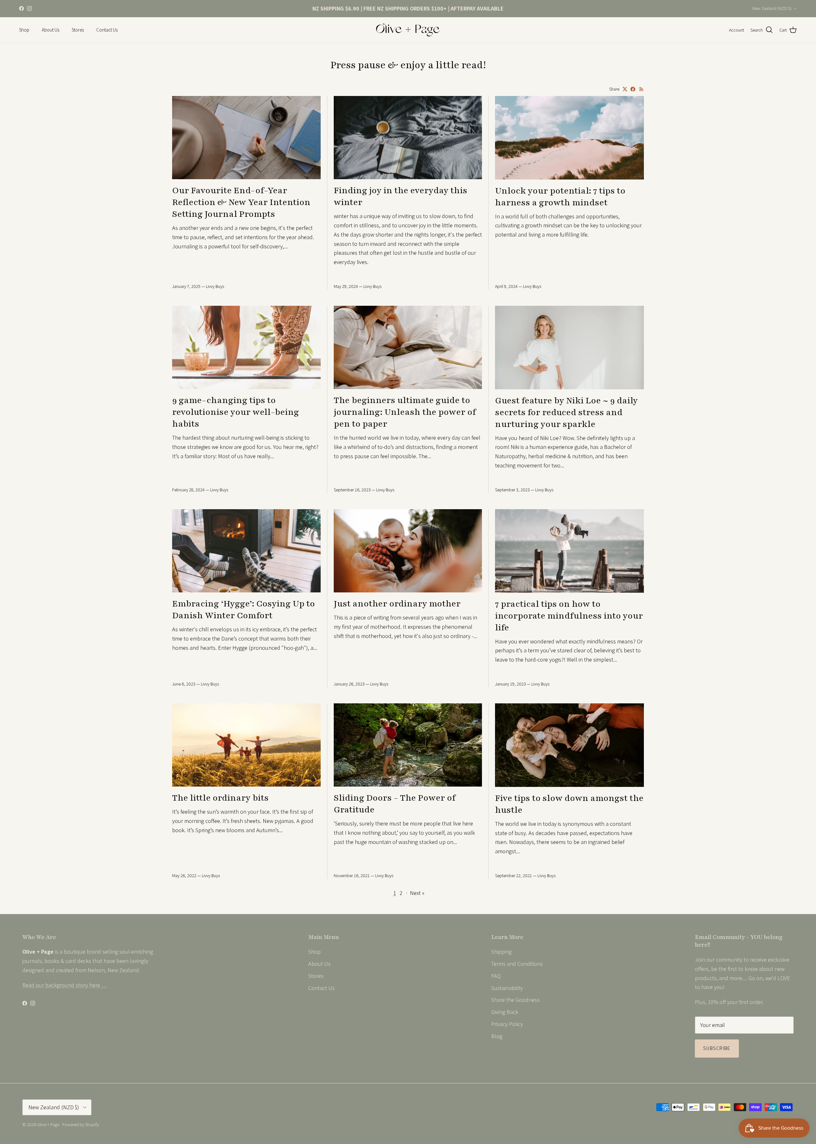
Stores (78, 30)
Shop (24, 30)
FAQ (496, 975)
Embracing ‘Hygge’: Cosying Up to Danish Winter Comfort (243, 609)
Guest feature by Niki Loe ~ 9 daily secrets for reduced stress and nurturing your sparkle (566, 412)
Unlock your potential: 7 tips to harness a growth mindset (560, 197)
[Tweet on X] (625, 89)
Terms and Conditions (517, 963)
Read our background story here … (64, 985)
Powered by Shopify (80, 1124)
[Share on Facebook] (632, 89)
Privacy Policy (507, 1024)
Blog (496, 1036)
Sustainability (507, 988)
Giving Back (504, 1012)
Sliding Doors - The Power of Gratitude (394, 804)
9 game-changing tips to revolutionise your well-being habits (235, 412)
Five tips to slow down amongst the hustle (569, 804)
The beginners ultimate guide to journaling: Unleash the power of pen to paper (405, 412)
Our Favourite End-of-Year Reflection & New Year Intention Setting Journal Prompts (241, 202)
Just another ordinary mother (397, 604)
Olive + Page (48, 1124)
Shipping (501, 951)
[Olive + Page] (408, 30)
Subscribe (717, 1048)
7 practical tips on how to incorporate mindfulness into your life (569, 616)
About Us (50, 30)
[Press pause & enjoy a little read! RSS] (641, 89)
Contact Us (107, 30)
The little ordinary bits (220, 798)
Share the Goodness (515, 999)
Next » (417, 893)
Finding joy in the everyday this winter (400, 196)
